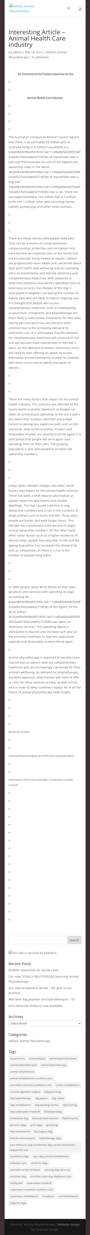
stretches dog (18, 1176)
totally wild (16, 1183)
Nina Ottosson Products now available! (36, 1006)
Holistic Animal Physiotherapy (29, 1041)
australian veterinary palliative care (30, 1085)
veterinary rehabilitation (24, 1196)
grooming (52, 1125)
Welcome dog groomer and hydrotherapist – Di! (42, 999)
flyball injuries (70, 1118)
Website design (69, 1224)
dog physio (41, 1098)
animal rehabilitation (22, 1071)
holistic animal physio (22, 1138)
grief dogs (36, 1125)
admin (17, 52)
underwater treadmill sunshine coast (31, 1189)
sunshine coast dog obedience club (50, 1176)
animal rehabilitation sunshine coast (31, 1078)
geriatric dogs (18, 1125)
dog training (70, 1105)
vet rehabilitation (68, 1196)
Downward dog (53, 1111)
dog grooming (52, 1091)
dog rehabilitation (20, 1105)
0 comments (40, 57)
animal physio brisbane (62, 1058)
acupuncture (17, 1058)
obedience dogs (19, 1156)
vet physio (48, 1196)
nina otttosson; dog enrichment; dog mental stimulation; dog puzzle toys (42, 1147)
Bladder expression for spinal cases (34, 970)
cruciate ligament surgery (25, 1091)
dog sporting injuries (47, 1105)
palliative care (18, 1163)
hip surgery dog (43, 1131)
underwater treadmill (39, 1183)
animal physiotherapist (23, 1065)
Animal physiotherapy (53, 1065)
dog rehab (58, 1098)
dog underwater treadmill (25, 1111)
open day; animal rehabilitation (51, 1156)
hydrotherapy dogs (50, 1138)
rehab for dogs (39, 1163)
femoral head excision (45, 1118)
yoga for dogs (18, 1203)
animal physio (37, 1058)
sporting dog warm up (57, 1169)
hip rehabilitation (20, 1131)
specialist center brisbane (25, 1169)
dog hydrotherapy (20, 1098)
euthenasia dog (19, 1118)
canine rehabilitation (68, 1085)
